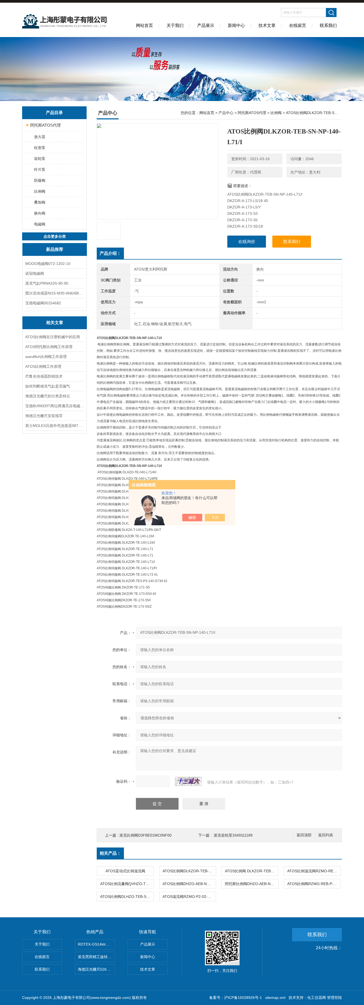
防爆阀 (39, 180)
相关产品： (110, 853)
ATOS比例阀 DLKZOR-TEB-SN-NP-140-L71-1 (251, 871)
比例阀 (39, 191)
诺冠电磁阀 (34, 273)
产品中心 (226, 113)
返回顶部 (304, 835)
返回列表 (325, 835)
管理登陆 (334, 997)
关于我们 (175, 25)
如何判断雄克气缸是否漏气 (47, 386)
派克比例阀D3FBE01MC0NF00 (145, 835)
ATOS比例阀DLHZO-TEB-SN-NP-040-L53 (126, 896)
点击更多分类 (54, 236)
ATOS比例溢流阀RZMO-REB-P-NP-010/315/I (314, 871)
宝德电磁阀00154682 (43, 303)
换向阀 (39, 213)
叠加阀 (39, 202)
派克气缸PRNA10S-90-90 (46, 283)
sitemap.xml (275, 997)
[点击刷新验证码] (188, 781)
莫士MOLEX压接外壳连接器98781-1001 (54, 425)
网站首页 (144, 25)
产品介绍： (110, 253)
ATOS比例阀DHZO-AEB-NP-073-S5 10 (189, 884)
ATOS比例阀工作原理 (43, 366)
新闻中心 (236, 25)
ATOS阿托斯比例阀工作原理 (48, 347)
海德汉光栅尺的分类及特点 (47, 396)
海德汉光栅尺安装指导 (44, 416)
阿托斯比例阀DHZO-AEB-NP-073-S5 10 (251, 884)
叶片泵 (39, 169)
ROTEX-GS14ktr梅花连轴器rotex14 (96, 944)
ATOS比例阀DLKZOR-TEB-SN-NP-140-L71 (189, 871)
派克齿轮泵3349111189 (233, 835)
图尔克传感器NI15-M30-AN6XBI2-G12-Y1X (54, 293)
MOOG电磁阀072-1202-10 (47, 263)
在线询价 (246, 241)
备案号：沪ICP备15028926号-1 (235, 997)
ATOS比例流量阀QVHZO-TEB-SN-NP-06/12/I (126, 884)
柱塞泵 (39, 148)
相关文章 (54, 322)
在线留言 (297, 25)
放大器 (39, 137)
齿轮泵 (39, 158)
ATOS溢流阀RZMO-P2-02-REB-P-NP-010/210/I (189, 896)
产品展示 (205, 25)
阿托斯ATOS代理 (45, 125)
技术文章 (267, 25)
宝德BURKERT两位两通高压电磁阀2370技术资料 (54, 406)
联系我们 (328, 25)
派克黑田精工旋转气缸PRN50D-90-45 (96, 957)
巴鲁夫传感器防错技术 (44, 376)
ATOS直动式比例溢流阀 (125, 871)
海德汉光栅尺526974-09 (96, 969)
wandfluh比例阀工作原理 (46, 356)
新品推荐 (54, 249)
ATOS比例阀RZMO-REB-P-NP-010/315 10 (314, 884)
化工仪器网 (316, 997)
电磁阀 (39, 224)
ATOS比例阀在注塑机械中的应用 (52, 337)
